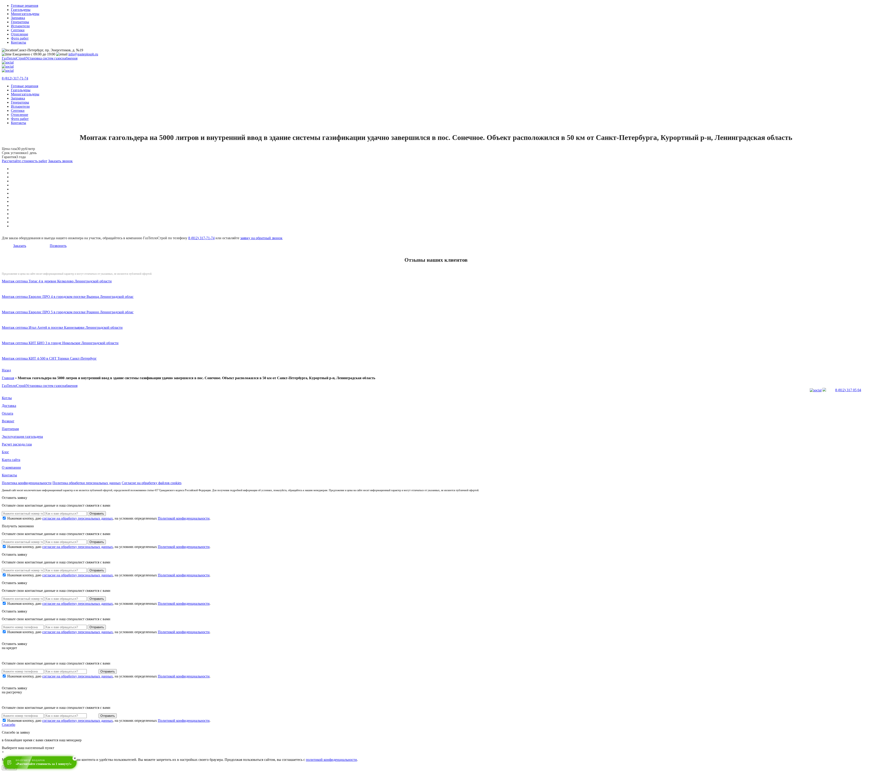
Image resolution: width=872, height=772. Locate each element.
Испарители (20, 26)
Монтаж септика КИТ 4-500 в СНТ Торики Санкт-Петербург (49, 358)
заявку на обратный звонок (261, 238)
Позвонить (58, 246)
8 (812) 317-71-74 (15, 78)
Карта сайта (11, 460)
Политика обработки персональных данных (86, 483)
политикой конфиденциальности (331, 760)
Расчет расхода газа (17, 444)
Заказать (19, 246)
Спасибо (8, 725)
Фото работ (20, 38)
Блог (5, 452)
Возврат (8, 421)
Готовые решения (24, 5)
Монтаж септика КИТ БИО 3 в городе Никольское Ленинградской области (60, 343)
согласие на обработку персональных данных (77, 518)
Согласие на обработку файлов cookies (151, 483)
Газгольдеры (20, 10)
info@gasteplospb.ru (83, 54)
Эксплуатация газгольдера (22, 436)
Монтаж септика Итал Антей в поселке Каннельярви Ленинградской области (62, 327)
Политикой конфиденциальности (184, 518)
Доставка (9, 406)
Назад (6, 370)
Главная (8, 378)
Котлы (7, 398)
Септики (18, 30)
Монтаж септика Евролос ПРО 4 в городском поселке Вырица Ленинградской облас (68, 297)
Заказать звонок (60, 161)
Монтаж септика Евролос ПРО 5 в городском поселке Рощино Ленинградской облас (68, 312)
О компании (11, 467)
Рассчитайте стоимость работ (24, 161)
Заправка (18, 18)
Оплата (7, 413)
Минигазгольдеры (25, 14)
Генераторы (20, 22)
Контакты (18, 42)
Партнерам (10, 429)
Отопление (19, 34)
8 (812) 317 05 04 (848, 390)
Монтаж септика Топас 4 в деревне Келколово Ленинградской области (57, 281)
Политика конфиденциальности (27, 483)
